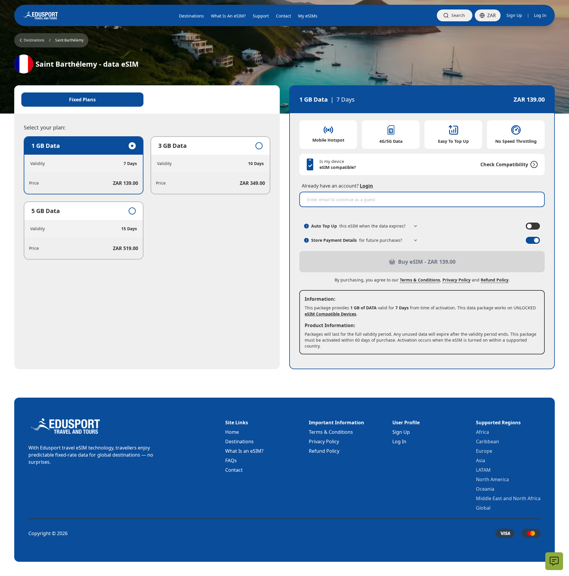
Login (366, 186)
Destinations (239, 441)
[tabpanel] (147, 198)
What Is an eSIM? (244, 451)
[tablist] (147, 99)
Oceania (485, 489)
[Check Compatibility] (533, 164)
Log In (540, 15)
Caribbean (487, 441)
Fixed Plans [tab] (82, 99)
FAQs (231, 460)
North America (492, 479)
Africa (482, 432)
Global (483, 508)
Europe (484, 451)
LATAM (483, 470)
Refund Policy (495, 280)
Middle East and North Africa (508, 498)
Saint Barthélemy (69, 40)
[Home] (40, 15)
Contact (234, 470)
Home (232, 432)
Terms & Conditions (420, 280)
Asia (480, 460)
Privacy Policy (456, 280)
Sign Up (514, 15)
